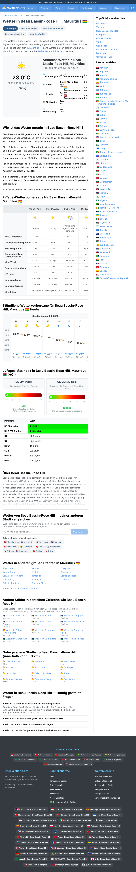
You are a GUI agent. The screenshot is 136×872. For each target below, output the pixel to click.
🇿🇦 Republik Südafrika (107, 211)
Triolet (34, 572)
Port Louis (8, 568)
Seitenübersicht (56, 785)
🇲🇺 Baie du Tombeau (41, 674)
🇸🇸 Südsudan (103, 248)
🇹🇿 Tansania (102, 256)
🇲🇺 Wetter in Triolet (41, 622)
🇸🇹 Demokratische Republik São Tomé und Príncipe (112, 102)
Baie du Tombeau (11, 583)
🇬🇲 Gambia (101, 118)
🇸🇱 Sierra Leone (104, 226)
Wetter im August (29, 28)
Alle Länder (54, 793)
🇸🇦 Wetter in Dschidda (49, 759)
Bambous (36, 575)
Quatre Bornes (10, 572)
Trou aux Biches (39, 583)
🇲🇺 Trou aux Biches (12, 680)
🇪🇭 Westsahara (104, 274)
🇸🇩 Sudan (101, 241)
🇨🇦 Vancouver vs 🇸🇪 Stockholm (18, 546)
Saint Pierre (37, 579)
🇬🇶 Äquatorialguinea (106, 79)
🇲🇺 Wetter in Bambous (42, 631)
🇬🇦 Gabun (101, 115)
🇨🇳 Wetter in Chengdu (64, 755)
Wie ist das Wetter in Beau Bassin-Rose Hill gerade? (32, 703)
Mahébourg (8, 579)
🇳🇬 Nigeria (101, 200)
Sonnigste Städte (101, 793)
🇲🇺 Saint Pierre (67, 662)
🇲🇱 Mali (100, 174)
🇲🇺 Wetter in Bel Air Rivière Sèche (12, 632)
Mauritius (18, 15)
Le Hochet (65, 579)
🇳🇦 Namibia (102, 193)
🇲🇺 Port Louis (38, 668)
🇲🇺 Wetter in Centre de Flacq (71, 632)
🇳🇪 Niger (100, 196)
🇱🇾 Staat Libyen (104, 237)
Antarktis (45, 8)
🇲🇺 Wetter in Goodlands (72, 622)
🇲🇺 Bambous (37, 662)
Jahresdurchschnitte (14, 34)
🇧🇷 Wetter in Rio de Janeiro (89, 755)
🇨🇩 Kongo (101, 148)
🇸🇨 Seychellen (103, 222)
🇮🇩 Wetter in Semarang (21, 755)
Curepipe (65, 568)
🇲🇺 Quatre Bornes (11, 662)
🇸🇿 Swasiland (103, 252)
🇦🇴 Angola (101, 75)
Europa (72, 8)
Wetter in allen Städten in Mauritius (20, 588)
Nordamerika (88, 8)
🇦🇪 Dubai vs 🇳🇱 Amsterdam (48, 546)
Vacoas (35, 568)
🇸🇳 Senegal (102, 219)
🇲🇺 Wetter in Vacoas (41, 616)
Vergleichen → (79, 532)
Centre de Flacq (68, 575)
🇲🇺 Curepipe (66, 668)
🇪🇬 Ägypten (102, 67)
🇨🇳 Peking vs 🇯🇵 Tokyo (43, 551)
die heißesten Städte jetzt (51, 51)
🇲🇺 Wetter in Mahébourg (15, 639)
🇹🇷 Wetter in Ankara (43, 755)
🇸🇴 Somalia (101, 230)
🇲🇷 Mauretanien (104, 181)
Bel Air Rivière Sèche (13, 575)
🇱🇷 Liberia (101, 163)
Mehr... (53, 776)
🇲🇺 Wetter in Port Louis (14, 616)
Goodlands (65, 572)
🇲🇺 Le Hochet (9, 674)
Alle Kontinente (56, 789)
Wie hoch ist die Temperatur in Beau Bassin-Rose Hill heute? (37, 730)
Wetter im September (53, 28)
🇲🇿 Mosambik (103, 189)
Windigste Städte (101, 789)
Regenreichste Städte (103, 785)
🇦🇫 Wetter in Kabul (91, 759)
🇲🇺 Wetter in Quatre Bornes (12, 624)
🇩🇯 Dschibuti (102, 107)
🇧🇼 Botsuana (102, 90)
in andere (7, 15)
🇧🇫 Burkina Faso (104, 93)
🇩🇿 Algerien (102, 71)
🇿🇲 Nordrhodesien (105, 204)
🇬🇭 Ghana (101, 122)
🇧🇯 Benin (100, 86)
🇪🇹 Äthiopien (102, 82)
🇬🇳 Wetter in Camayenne (25, 759)
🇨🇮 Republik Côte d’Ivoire (109, 207)
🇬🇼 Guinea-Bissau (105, 129)
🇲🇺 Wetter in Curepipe (71, 616)
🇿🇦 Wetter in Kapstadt (112, 759)
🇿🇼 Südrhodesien (105, 245)
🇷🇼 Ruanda (101, 215)
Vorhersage (10, 28)
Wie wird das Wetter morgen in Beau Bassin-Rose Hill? (34, 718)
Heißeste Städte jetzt (103, 776)
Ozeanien (105, 8)
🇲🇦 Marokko (102, 178)
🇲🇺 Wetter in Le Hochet (72, 639)
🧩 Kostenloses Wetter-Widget (63, 802)
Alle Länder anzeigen (88, 2)
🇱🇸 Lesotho (102, 159)
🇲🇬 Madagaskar (104, 167)
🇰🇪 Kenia (100, 141)
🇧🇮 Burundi (101, 97)
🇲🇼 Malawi (101, 170)
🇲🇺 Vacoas (8, 668)
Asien (59, 8)
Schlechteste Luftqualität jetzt (107, 798)
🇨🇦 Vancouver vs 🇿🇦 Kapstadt (49, 542)
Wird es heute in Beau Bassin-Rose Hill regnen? (30, 724)
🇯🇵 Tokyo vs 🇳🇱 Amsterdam (16, 551)
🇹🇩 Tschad (101, 263)
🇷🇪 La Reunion (103, 155)
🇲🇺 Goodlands (67, 680)
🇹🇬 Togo (100, 259)
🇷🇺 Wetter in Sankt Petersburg (79, 764)
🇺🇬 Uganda (101, 271)
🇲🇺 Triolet (65, 674)
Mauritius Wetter (38, 34)
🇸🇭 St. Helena (103, 233)
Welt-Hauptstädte (57, 798)
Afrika (31, 8)
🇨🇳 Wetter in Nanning (53, 764)
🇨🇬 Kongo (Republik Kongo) (110, 152)
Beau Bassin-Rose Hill (107, 31)
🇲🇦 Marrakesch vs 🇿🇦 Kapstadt (18, 542)
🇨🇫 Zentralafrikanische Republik (112, 278)
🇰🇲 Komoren (102, 144)
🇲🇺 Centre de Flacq (41, 680)
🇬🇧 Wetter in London (71, 759)
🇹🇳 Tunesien (102, 267)
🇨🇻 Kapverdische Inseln (108, 137)
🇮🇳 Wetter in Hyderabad (115, 755)
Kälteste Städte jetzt (103, 781)
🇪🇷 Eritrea (101, 111)
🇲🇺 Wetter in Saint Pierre (43, 639)
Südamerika (121, 8)
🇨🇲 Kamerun (102, 133)
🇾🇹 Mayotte (102, 185)
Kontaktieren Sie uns (58, 781)
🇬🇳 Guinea (101, 126)
